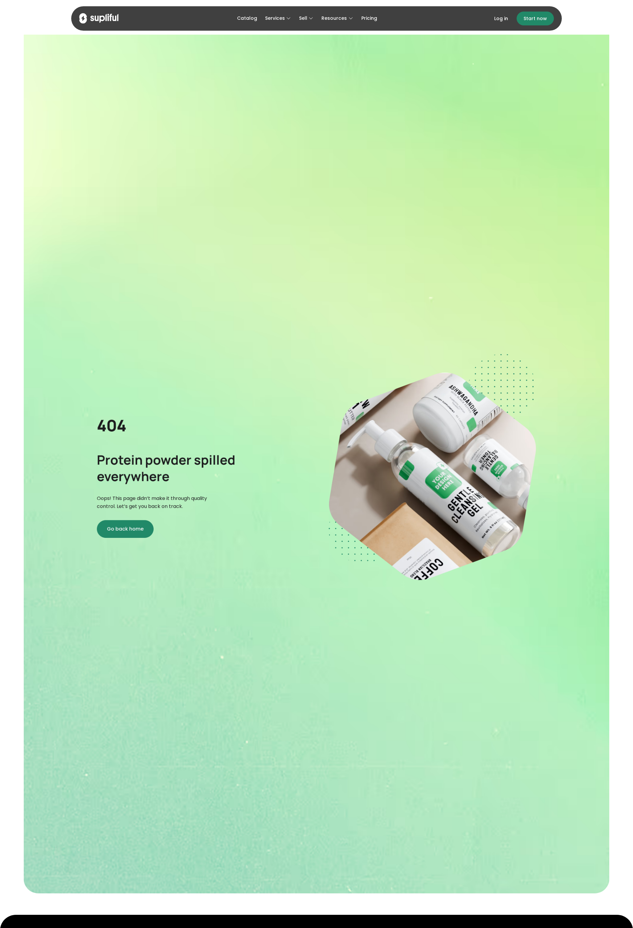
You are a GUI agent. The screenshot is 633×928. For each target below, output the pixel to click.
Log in (501, 18)
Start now (535, 18)
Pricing (369, 18)
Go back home (125, 528)
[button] (278, 19)
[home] (99, 18)
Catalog (247, 18)
